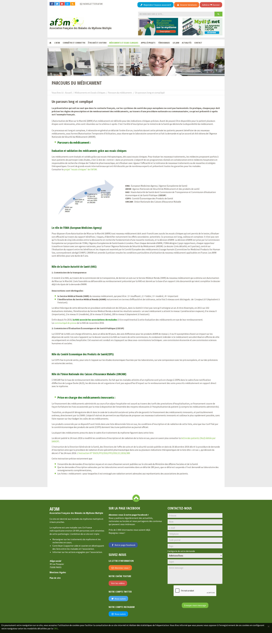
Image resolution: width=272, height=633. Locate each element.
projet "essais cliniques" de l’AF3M (80, 169)
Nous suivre (120, 598)
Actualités (187, 42)
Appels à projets (148, 42)
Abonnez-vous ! (121, 567)
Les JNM (176, 42)
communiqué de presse (65, 322)
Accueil (68, 92)
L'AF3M (57, 42)
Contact (198, 42)
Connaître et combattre (74, 42)
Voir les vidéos (118, 583)
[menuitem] (50, 43)
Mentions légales (58, 572)
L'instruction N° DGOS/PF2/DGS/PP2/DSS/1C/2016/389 (103, 453)
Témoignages (164, 42)
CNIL (55, 628)
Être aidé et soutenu (97, 42)
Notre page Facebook (124, 545)
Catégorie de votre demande (181, 551)
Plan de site (55, 577)
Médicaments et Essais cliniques (123, 42)
